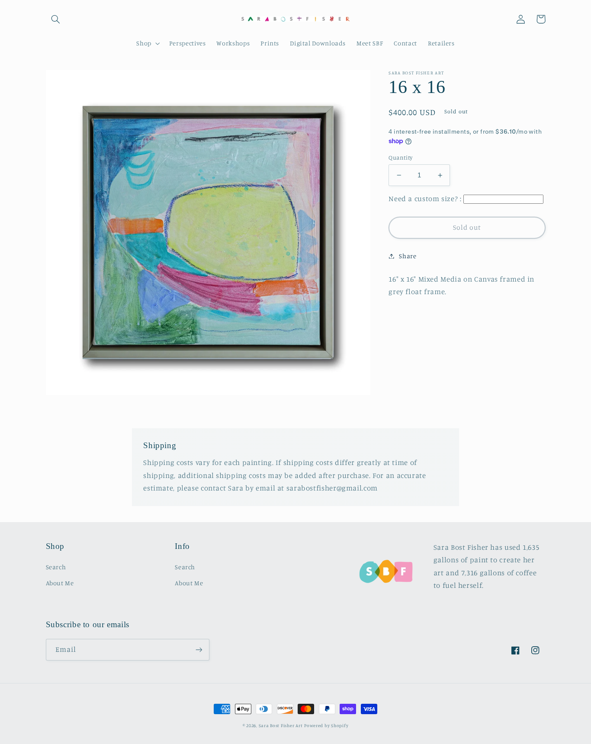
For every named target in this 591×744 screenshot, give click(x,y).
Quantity (400, 157)
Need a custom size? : (425, 199)
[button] (56, 19)
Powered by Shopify (326, 725)
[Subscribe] (199, 649)
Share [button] (407, 256)
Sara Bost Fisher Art (281, 725)
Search (56, 567)
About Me (60, 583)
